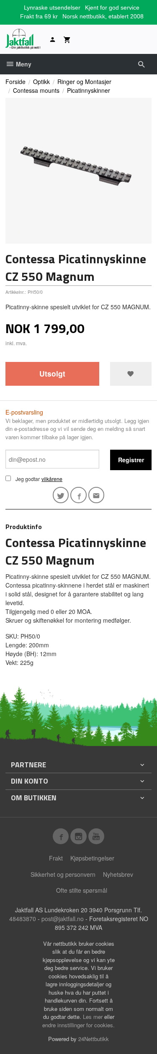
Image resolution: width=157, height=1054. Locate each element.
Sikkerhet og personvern (63, 874)
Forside (15, 81)
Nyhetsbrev (118, 874)
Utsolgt (52, 373)
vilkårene (51, 478)
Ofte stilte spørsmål (81, 890)
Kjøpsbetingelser (92, 858)
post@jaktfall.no (62, 918)
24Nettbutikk (93, 1039)
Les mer (93, 1017)
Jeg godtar (27, 478)
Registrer (131, 460)
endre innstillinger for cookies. (78, 1025)
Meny (22, 64)
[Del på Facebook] (78, 495)
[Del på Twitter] (61, 495)
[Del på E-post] (96, 495)
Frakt (56, 858)
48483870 (22, 918)
